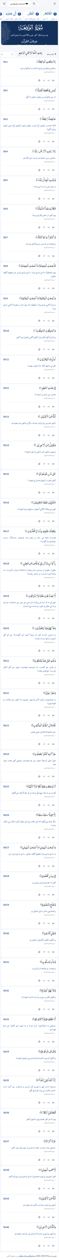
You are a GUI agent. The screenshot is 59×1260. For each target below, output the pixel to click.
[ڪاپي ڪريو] (39, 683)
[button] (55, 4)
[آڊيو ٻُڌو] (48, 683)
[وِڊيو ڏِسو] (53, 683)
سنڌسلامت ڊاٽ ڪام (27, 1256)
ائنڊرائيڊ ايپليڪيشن (18, 4)
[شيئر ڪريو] (44, 683)
